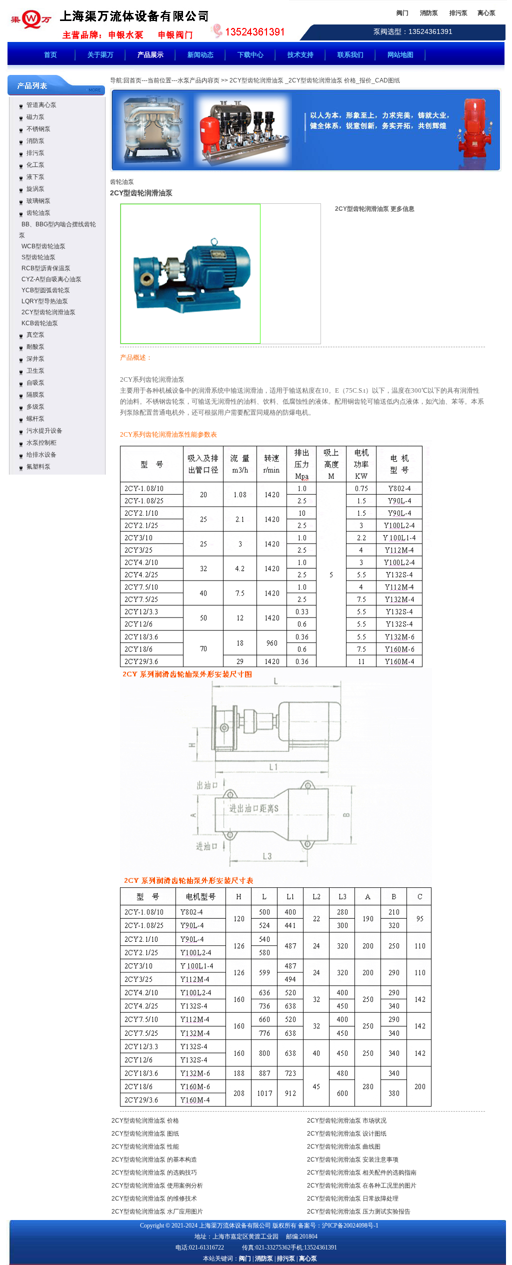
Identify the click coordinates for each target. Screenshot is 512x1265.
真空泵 (35, 334)
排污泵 (35, 152)
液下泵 (35, 176)
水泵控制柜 (41, 442)
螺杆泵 (35, 418)
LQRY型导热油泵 (45, 301)
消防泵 (35, 140)
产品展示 (151, 54)
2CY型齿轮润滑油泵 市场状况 (346, 1120)
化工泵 (35, 164)
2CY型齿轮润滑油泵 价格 (145, 1120)
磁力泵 (35, 116)
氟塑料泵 (38, 466)
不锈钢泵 (38, 128)
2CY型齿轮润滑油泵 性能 (145, 1146)
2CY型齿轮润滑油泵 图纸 (145, 1133)
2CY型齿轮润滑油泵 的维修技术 (154, 1198)
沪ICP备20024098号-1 (350, 1225)
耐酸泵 (35, 346)
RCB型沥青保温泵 (46, 268)
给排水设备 (41, 454)
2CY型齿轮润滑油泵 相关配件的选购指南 (361, 1172)
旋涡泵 (35, 188)
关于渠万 (101, 54)
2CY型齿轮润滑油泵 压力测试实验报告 (358, 1211)
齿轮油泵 (38, 212)
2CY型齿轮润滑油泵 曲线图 (343, 1146)
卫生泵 (35, 370)
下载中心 (251, 54)
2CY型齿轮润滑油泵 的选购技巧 (154, 1172)
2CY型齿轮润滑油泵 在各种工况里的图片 (361, 1185)
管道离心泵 (41, 104)
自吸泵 (35, 382)
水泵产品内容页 (199, 80)
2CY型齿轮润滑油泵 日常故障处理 (352, 1198)
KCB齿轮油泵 (40, 323)
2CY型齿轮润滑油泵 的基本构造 (154, 1159)
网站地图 (401, 54)
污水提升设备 (44, 430)
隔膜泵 (35, 394)
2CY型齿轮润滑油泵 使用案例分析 (157, 1185)
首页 (50, 54)
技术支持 (301, 54)
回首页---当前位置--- (151, 80)
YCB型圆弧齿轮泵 (46, 290)
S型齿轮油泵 (39, 257)
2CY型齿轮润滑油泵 (49, 312)
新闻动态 (201, 54)
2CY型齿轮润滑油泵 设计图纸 (346, 1133)
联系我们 (351, 54)
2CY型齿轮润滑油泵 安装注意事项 (352, 1159)
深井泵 (35, 358)
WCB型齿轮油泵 (44, 246)
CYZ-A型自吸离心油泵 (52, 279)
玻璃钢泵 (38, 200)
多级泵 (35, 406)
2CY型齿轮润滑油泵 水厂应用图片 (157, 1211)
